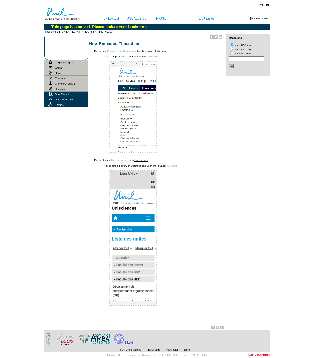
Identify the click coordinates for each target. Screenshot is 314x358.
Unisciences (141, 160)
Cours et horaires (129, 56)
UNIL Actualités (136, 18)
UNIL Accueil (111, 18)
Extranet (59, 104)
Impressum (153, 349)
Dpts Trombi (62, 94)
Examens (60, 78)
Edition (187, 349)
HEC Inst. (75, 31)
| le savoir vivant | (260, 18)
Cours (58, 67)
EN (261, 5)
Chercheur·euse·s (65, 83)
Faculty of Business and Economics (139, 165)
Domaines (60, 89)
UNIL (65, 31)
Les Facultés (206, 18)
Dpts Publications (64, 99)
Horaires (60, 73)
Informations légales (130, 349)
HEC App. (89, 31)
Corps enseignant (65, 62)
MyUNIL (161, 18)
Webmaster (171, 349)
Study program (162, 51)
